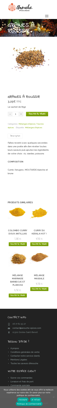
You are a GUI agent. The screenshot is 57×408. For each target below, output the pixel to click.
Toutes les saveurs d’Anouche (24, 363)
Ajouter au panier (37, 114)
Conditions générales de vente (25, 352)
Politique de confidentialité (29, 404)
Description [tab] (15, 135)
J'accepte (23, 399)
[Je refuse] (53, 397)
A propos (15, 348)
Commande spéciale (20, 385)
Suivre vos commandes (21, 378)
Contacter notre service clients (25, 356)
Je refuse (35, 399)
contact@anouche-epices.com (26, 328)
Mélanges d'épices (33, 127)
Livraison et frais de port (22, 381)
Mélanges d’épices (27, 124)
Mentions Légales (19, 360)
